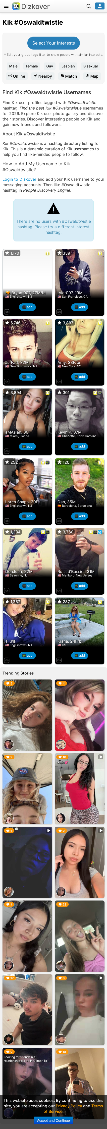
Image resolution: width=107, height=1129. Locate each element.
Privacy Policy (69, 1105)
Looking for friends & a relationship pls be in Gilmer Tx (25, 1059)
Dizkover (35, 6)
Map (94, 76)
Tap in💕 (62, 762)
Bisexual (90, 66)
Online (18, 76)
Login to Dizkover (19, 179)
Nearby (44, 76)
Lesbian (68, 66)
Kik (7, 22)
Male (13, 66)
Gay (49, 66)
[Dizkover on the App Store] (7, 311)
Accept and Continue (53, 1120)
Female (32, 66)
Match (70, 76)
